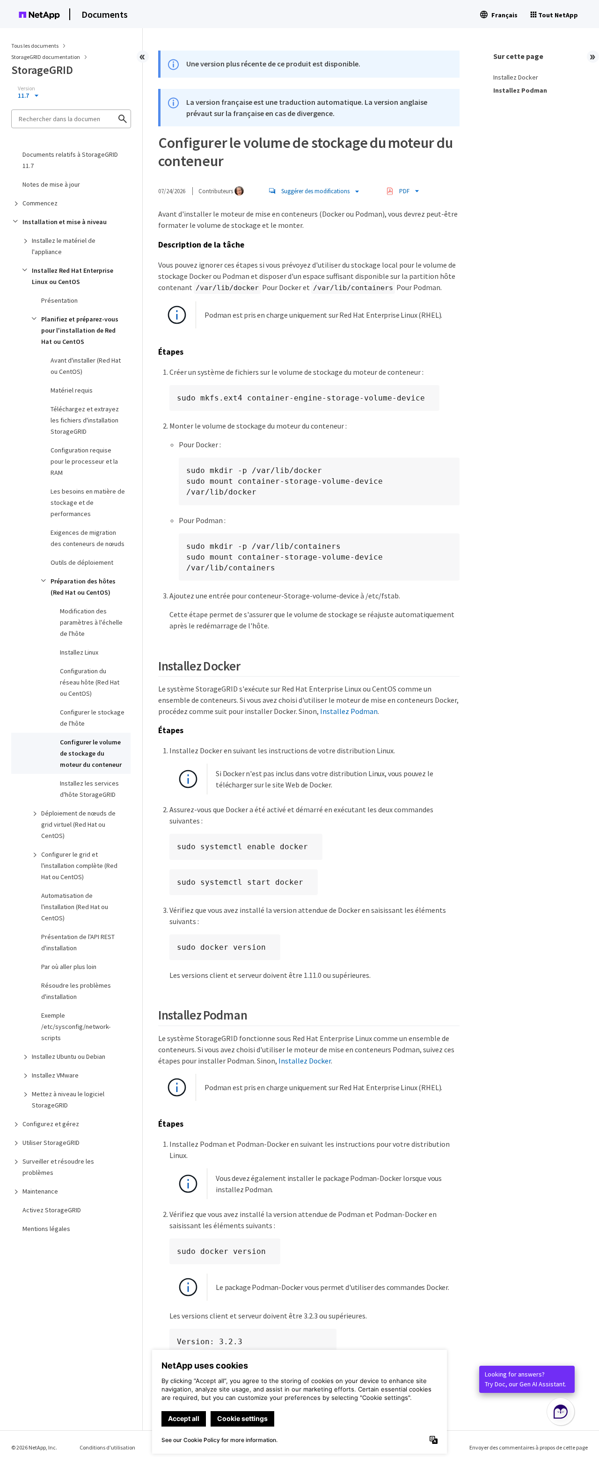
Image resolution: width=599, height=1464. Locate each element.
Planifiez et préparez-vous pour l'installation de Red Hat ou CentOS (79, 330)
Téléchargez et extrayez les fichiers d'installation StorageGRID (85, 420)
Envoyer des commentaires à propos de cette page (528, 1447)
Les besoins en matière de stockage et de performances (88, 502)
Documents (104, 14)
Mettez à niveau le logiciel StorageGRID (68, 1099)
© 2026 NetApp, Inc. (34, 1447)
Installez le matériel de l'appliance (63, 246)
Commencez (40, 203)
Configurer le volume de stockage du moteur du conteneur (91, 753)
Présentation (59, 300)
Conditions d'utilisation (107, 1447)
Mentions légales (46, 1228)
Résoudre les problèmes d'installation (76, 991)
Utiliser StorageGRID (51, 1142)
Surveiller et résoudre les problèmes (58, 1167)
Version (26, 88)
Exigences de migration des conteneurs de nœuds (87, 538)
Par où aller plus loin (68, 966)
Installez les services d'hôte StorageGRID (89, 789)
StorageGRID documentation (46, 56)
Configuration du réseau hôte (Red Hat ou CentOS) (89, 682)
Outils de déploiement (82, 562)
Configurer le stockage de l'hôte (92, 718)
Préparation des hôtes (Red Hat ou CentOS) (83, 587)
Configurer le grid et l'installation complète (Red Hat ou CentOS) (79, 865)
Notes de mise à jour (51, 184)
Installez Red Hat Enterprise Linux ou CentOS (72, 276)
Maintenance (40, 1191)
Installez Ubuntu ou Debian (68, 1056)
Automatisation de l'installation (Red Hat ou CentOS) (74, 906)
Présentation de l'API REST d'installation (78, 942)
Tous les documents (34, 45)
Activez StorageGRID (51, 1210)
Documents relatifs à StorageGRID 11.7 (70, 160)
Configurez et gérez (50, 1124)
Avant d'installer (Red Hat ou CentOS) (86, 366)
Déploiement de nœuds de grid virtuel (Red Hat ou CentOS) (78, 824)
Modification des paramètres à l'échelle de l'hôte (91, 622)
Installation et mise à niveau (64, 222)
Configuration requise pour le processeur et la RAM (84, 461)
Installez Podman (349, 711)
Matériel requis (72, 390)
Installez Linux (79, 652)
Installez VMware (55, 1075)
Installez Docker (304, 1060)
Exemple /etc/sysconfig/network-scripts (75, 1026)
